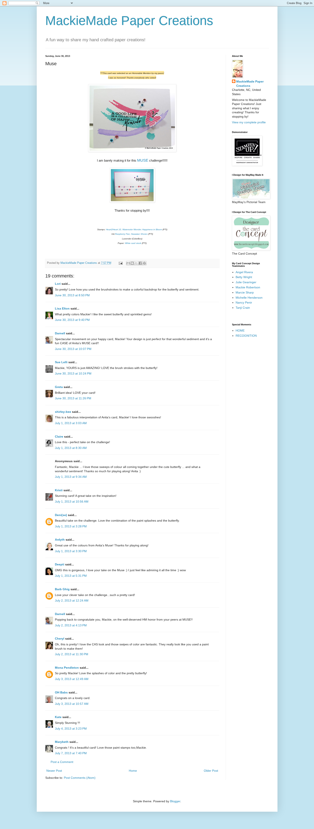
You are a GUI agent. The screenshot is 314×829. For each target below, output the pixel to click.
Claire (59, 436)
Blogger (175, 801)
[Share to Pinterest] (144, 263)
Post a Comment (62, 762)
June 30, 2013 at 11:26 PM (73, 398)
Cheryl (59, 638)
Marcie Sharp (245, 292)
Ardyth (60, 539)
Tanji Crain (243, 307)
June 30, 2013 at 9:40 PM (72, 320)
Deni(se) (61, 515)
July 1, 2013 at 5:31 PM (71, 575)
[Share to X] (136, 263)
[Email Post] (120, 262)
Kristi (59, 490)
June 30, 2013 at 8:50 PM (72, 295)
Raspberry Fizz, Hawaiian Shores (131, 234)
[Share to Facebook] (140, 263)
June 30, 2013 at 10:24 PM (73, 373)
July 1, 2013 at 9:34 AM (71, 476)
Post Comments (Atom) (79, 777)
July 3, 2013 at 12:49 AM (71, 679)
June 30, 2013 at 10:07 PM (73, 349)
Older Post (211, 770)
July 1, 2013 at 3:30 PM (71, 551)
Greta (59, 387)
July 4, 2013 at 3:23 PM (71, 728)
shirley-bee (63, 411)
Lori (58, 283)
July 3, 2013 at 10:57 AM (71, 703)
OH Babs (61, 692)
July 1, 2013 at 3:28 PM (71, 526)
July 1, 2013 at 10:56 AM (71, 501)
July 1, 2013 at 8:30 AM (71, 448)
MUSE (142, 160)
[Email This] (128, 263)
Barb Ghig (62, 589)
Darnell (60, 333)
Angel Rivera (244, 272)
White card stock (133, 243)
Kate (58, 717)
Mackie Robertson (248, 287)
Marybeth (62, 741)
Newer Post (54, 770)
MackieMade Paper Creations (129, 20)
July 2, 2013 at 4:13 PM (71, 625)
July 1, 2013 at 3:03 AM (71, 423)
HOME (240, 330)
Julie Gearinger (246, 282)
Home (133, 770)
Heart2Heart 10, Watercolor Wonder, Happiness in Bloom (134, 229)
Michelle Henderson (249, 297)
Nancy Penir (244, 302)
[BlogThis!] (132, 263)
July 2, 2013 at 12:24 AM (71, 600)
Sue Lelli (61, 362)
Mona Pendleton (67, 667)
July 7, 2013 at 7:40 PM (71, 753)
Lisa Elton (62, 308)
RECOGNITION (246, 335)
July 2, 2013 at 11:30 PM (71, 654)
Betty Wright (244, 277)
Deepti (59, 564)
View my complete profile (249, 122)
